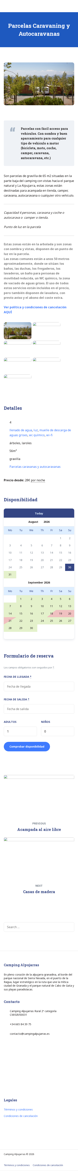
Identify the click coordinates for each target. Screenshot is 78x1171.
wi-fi (49, 435)
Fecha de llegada (17, 676)
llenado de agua (20, 430)
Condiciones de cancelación (21, 1116)
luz (36, 430)
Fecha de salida (16, 699)
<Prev (14, 513)
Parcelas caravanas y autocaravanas (35, 467)
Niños (45, 722)
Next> (63, 513)
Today (39, 513)
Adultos (10, 722)
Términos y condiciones (18, 1109)
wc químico (37, 435)
